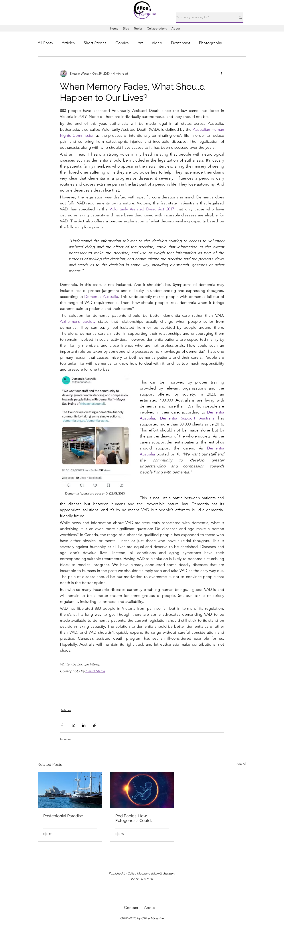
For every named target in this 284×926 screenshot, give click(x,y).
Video (157, 42)
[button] (138, 28)
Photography (210, 42)
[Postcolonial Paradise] (70, 790)
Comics (122, 42)
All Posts (45, 42)
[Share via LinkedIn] (84, 725)
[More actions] (221, 73)
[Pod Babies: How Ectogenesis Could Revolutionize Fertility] (142, 790)
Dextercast (180, 42)
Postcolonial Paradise (63, 815)
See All (241, 764)
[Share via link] (95, 725)
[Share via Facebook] (62, 725)
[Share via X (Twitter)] (73, 725)
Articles (68, 42)
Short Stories (95, 42)
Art (140, 42)
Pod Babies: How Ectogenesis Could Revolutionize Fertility (135, 818)
